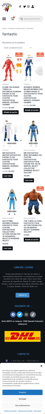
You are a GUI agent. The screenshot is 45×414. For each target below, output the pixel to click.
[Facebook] (13, 315)
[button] (41, 366)
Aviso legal (37, 411)
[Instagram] (26, 315)
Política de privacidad (25, 411)
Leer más (7, 176)
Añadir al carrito (10, 112)
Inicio (4, 28)
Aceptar (22, 392)
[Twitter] (20, 315)
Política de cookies (10, 411)
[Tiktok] (33, 315)
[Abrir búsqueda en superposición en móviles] (31, 18)
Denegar (22, 399)
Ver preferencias (22, 405)
